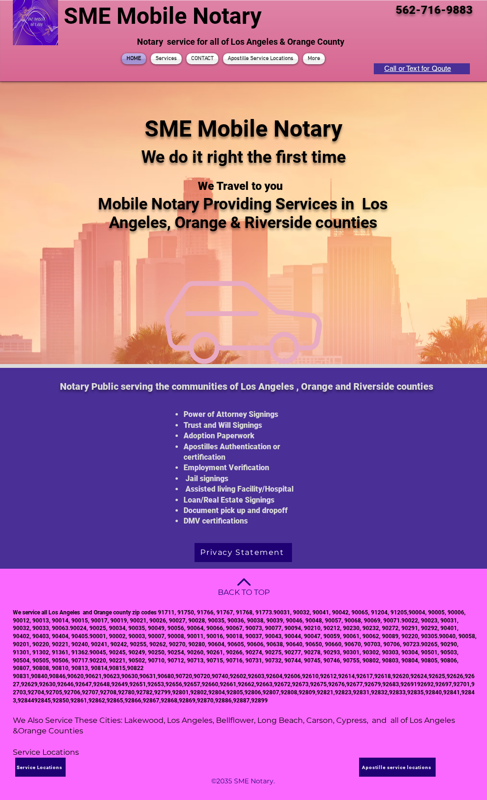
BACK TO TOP (244, 592)
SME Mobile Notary (163, 16)
